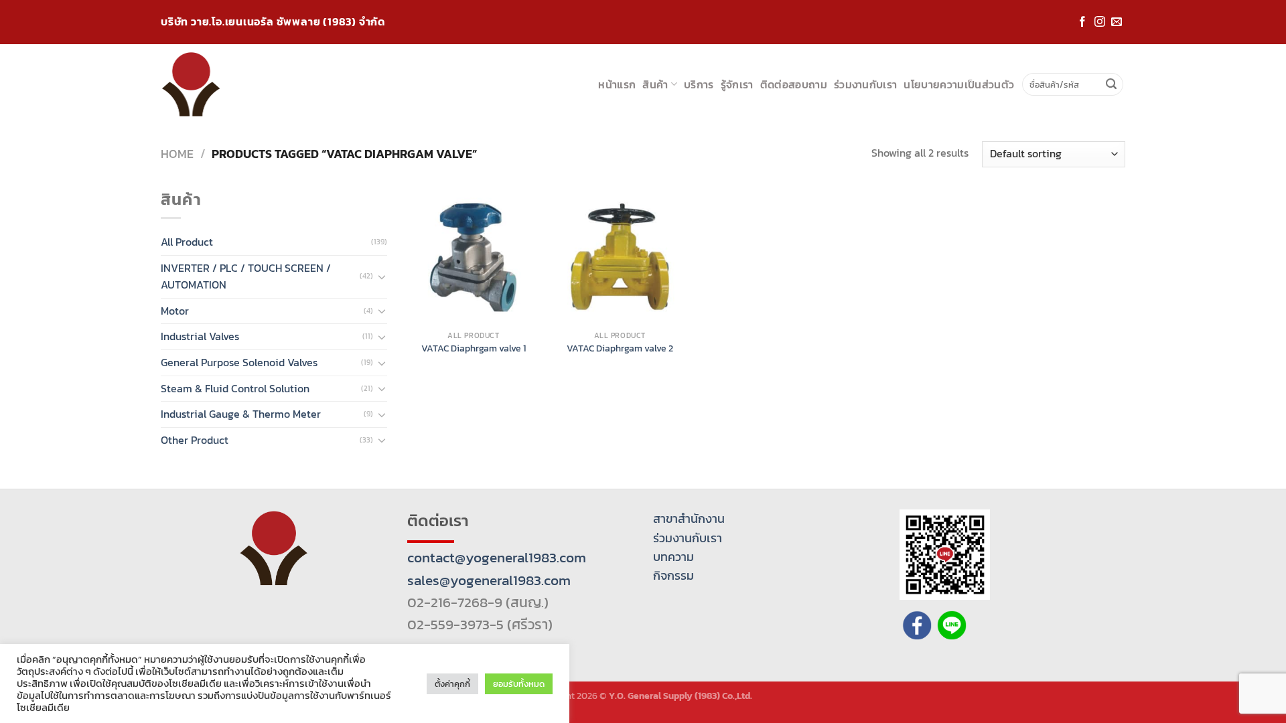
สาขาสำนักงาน (689, 519)
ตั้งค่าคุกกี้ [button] (452, 683)
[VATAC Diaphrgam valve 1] (473, 257)
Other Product (194, 440)
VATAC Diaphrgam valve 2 (620, 348)
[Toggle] (381, 276)
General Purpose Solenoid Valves (239, 362)
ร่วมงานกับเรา (866, 84)
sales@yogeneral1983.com (489, 580)
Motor (175, 311)
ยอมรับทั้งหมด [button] (519, 683)
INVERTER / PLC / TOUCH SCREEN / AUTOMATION (246, 276)
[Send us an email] (1116, 22)
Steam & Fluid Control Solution (235, 388)
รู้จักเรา (737, 84)
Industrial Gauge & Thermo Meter (241, 414)
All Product (187, 242)
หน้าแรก (617, 84)
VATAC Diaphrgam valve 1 (473, 348)
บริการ (699, 84)
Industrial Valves (200, 336)
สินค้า (655, 84)
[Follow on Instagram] (1099, 22)
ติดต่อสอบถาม (793, 84)
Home (177, 154)
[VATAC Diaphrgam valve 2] (620, 257)
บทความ (673, 557)
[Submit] (1111, 84)
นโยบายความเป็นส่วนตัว (959, 84)
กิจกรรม (673, 575)
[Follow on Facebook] (1082, 22)
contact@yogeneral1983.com (496, 557)
